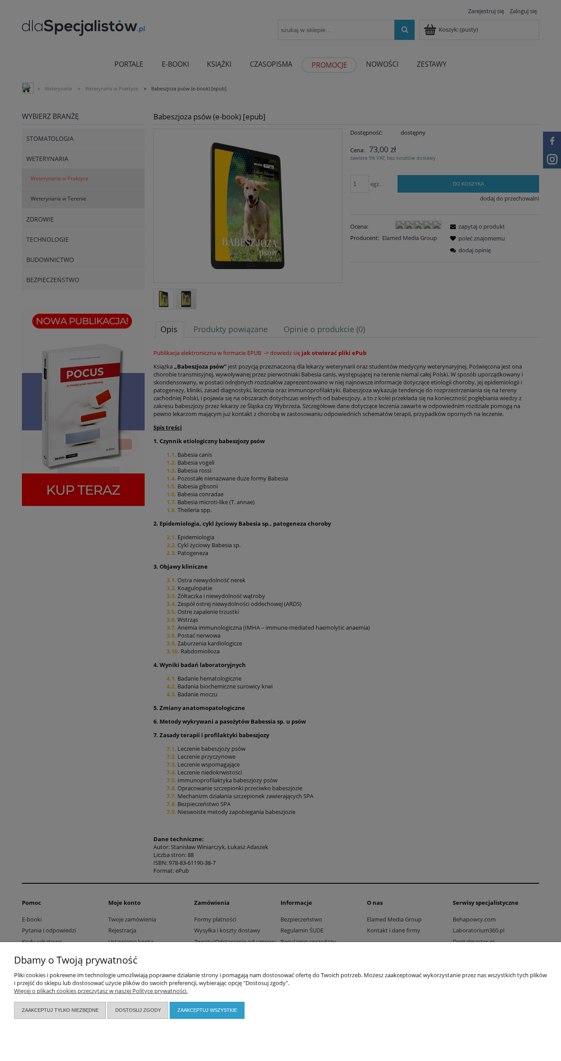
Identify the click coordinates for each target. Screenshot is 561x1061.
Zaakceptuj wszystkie (207, 1010)
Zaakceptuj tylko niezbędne (60, 1010)
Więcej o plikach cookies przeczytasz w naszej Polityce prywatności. (101, 991)
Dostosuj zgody (138, 1010)
